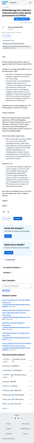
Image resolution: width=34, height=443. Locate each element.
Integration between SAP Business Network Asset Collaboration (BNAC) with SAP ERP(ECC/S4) (16, 312)
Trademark (8, 433)
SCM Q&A (6, 7)
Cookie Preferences (8, 438)
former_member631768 (15, 27)
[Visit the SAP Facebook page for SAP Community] (12, 418)
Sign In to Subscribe (21, 19)
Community (13, 2)
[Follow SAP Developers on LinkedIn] (22, 418)
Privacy (8, 423)
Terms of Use (25, 423)
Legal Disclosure (25, 428)
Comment (17, 218)
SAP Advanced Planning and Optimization (13, 43)
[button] (3, 36)
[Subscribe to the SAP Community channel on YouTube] (18, 418)
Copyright (8, 428)
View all (4, 408)
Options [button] (30, 19)
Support (25, 433)
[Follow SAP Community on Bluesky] (15, 418)
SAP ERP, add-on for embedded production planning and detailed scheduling (16, 47)
